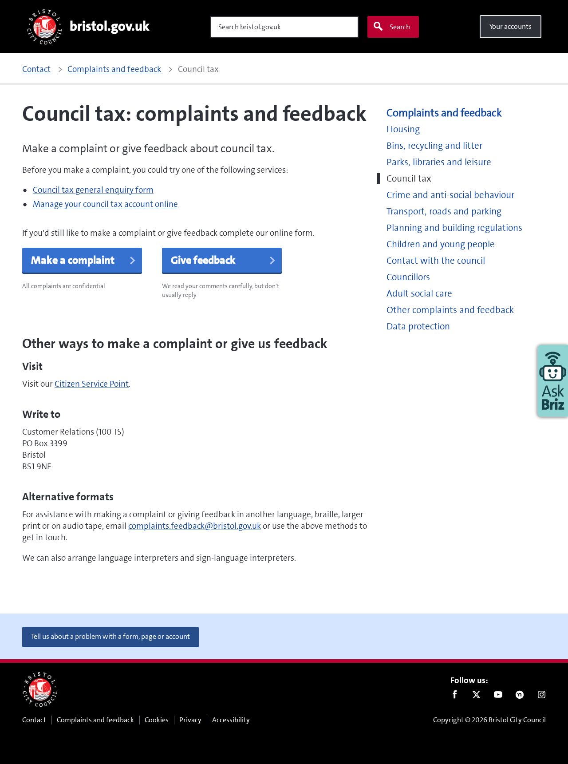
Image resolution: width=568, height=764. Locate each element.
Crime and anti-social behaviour (450, 195)
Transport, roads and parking (444, 211)
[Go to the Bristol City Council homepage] (40, 689)
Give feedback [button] (203, 260)
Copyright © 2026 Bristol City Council (489, 719)
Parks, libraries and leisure (439, 162)
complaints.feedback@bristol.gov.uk (194, 525)
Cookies (157, 719)
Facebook (454, 696)
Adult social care (419, 293)
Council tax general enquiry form (93, 189)
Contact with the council (436, 260)
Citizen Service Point (92, 383)
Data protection (418, 326)
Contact (34, 719)
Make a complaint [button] (72, 260)
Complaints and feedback (444, 113)
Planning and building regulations (454, 228)
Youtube (498, 696)
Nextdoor (520, 696)
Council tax (409, 178)
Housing (403, 129)
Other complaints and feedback (450, 310)
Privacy (190, 719)
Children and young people (441, 244)
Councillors (408, 277)
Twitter (476, 696)
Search (400, 27)
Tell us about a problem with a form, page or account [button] (110, 636)
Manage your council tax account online (105, 204)
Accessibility (231, 719)
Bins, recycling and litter (434, 145)
